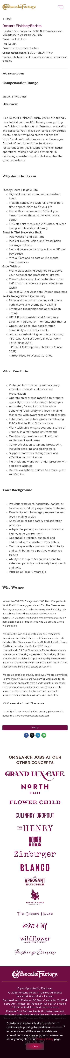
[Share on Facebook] (26, 735)
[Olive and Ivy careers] (35, 926)
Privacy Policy (45, 1039)
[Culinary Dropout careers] (35, 815)
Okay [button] (35, 1046)
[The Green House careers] (35, 913)
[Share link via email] (44, 735)
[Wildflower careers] (35, 939)
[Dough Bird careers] (35, 841)
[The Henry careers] (35, 828)
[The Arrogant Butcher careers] (35, 881)
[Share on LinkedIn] (38, 735)
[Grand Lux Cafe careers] (35, 776)
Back (9, 19)
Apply (35, 728)
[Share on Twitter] (32, 735)
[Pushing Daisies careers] (35, 952)
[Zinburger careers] (35, 854)
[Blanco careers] (35, 867)
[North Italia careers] (35, 789)
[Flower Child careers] (35, 802)
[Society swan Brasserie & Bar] (35, 897)
